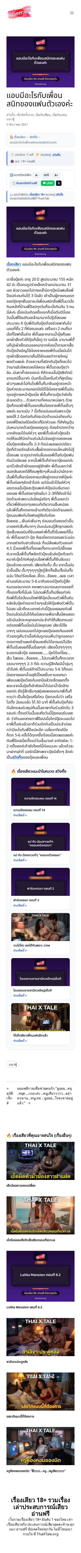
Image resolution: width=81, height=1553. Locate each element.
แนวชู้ (10, 119)
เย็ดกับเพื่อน (43, 115)
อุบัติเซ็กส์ (9, 1097)
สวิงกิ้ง (10, 115)
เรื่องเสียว (14, 264)
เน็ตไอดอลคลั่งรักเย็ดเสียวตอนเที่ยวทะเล (32, 1239)
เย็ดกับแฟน (59, 115)
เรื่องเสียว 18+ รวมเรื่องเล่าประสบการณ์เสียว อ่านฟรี (40, 1506)
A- (37, 175)
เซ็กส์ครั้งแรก (25, 115)
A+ (57, 175)
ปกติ (47, 175)
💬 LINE (48, 183)
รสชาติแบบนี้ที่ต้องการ (20, 1416)
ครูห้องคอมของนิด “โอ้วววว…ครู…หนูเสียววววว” (36, 1470)
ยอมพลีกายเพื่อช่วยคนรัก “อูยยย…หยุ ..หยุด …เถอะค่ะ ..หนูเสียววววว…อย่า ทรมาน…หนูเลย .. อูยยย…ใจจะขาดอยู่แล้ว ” (45, 1095)
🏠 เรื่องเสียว (17, 137)
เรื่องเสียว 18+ (37, 194)
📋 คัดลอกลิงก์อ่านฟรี (25, 183)
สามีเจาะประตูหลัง (17, 1361)
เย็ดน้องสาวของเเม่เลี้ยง (21, 1185)
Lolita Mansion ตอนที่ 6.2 (24, 1307)
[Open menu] (72, 13)
